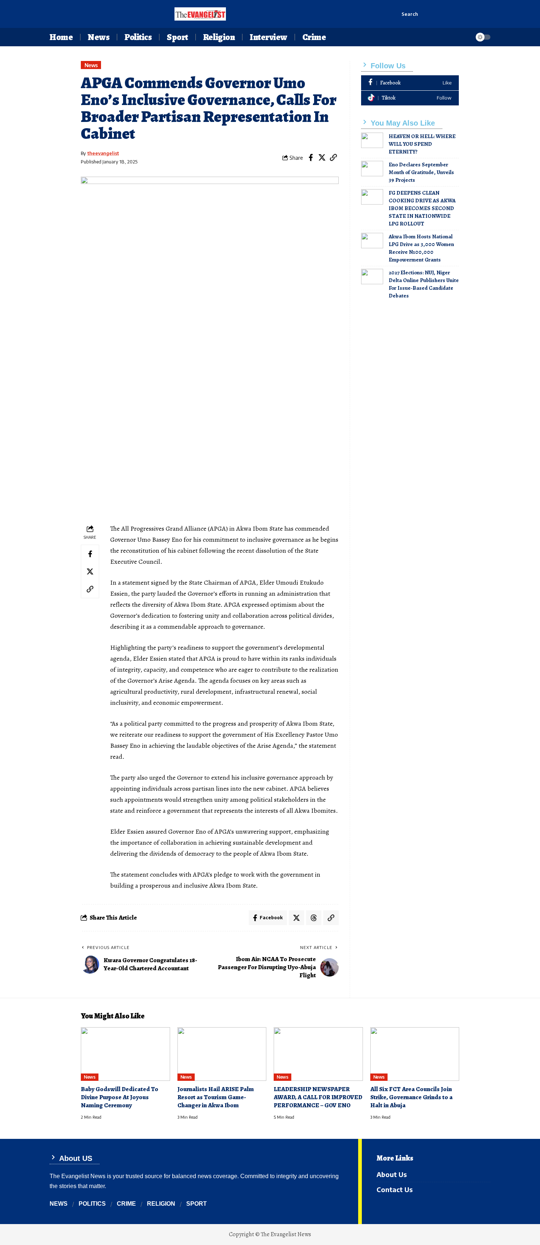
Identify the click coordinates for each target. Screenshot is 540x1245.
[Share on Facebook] (311, 157)
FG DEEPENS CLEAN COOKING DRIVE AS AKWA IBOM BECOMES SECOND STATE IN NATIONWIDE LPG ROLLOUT (422, 208)
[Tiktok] (410, 98)
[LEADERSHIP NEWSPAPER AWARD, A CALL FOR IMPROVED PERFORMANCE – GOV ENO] (318, 1054)
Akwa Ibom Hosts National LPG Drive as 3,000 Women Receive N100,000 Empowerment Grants (421, 248)
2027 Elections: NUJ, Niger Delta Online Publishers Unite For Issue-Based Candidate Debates (424, 284)
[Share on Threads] (313, 917)
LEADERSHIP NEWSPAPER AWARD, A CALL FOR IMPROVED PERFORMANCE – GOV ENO (318, 1097)
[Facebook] (410, 82)
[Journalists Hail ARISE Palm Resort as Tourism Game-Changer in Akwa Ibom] (222, 1054)
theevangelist (103, 153)
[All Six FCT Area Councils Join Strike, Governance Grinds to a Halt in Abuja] (415, 1054)
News (91, 65)
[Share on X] (322, 157)
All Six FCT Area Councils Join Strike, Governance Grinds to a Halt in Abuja (411, 1097)
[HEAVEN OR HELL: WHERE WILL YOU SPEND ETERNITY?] (372, 140)
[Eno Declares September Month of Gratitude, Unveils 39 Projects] (372, 168)
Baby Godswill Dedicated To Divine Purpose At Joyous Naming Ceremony (119, 1097)
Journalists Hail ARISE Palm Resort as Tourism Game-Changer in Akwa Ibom (215, 1097)
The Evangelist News (286, 1234)
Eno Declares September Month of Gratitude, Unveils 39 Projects (421, 172)
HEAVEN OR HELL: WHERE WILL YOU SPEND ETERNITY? (422, 144)
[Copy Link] (333, 157)
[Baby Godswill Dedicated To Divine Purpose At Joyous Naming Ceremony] (125, 1054)
